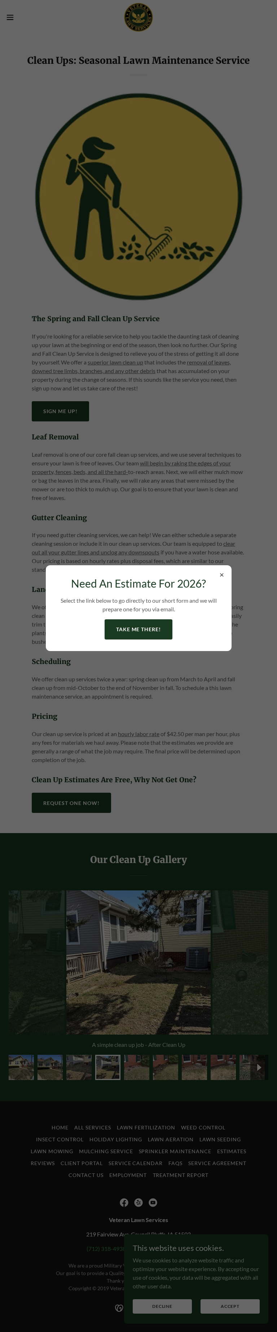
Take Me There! (138, 629)
